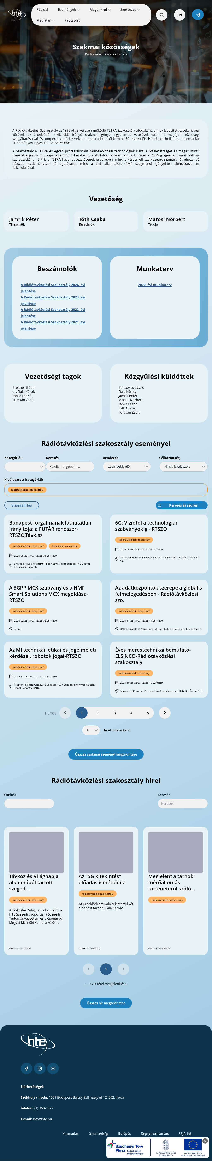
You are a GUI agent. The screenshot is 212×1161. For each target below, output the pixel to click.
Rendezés (110, 458)
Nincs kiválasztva (177, 466)
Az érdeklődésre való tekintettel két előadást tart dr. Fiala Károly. (106, 906)
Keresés (52, 458)
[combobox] (25, 467)
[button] (21, 505)
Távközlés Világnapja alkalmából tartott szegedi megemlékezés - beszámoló (34, 882)
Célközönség (169, 458)
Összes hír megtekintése (106, 1003)
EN (179, 15)
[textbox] (70, 467)
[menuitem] (42, 9)
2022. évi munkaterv (155, 285)
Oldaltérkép (98, 1134)
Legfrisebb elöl (119, 466)
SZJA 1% (185, 1134)
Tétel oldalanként (117, 730)
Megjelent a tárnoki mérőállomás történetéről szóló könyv (171, 882)
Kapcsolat (70, 1134)
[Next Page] (165, 713)
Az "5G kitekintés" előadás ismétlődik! (102, 879)
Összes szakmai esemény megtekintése (106, 754)
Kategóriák (13, 458)
